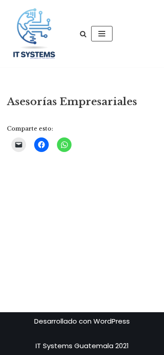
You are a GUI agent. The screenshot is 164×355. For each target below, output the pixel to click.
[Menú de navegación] (102, 33)
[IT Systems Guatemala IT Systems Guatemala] (34, 33)
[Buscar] (83, 33)
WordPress (111, 321)
